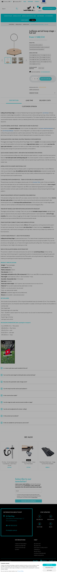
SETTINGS (49, 570)
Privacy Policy (20, 571)
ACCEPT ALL (49, 564)
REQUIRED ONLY (49, 567)
